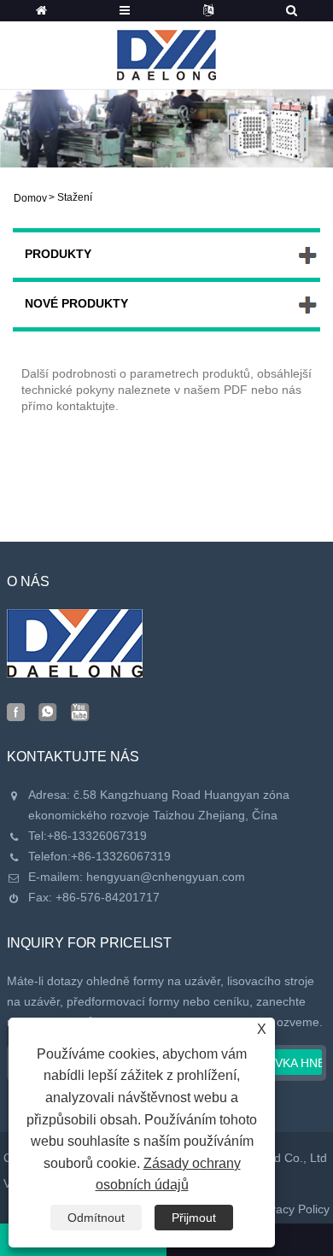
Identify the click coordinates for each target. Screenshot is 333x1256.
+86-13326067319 (97, 835)
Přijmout (194, 1217)
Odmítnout (96, 1217)
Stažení (74, 197)
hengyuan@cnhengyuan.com (165, 876)
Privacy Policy (292, 1209)
